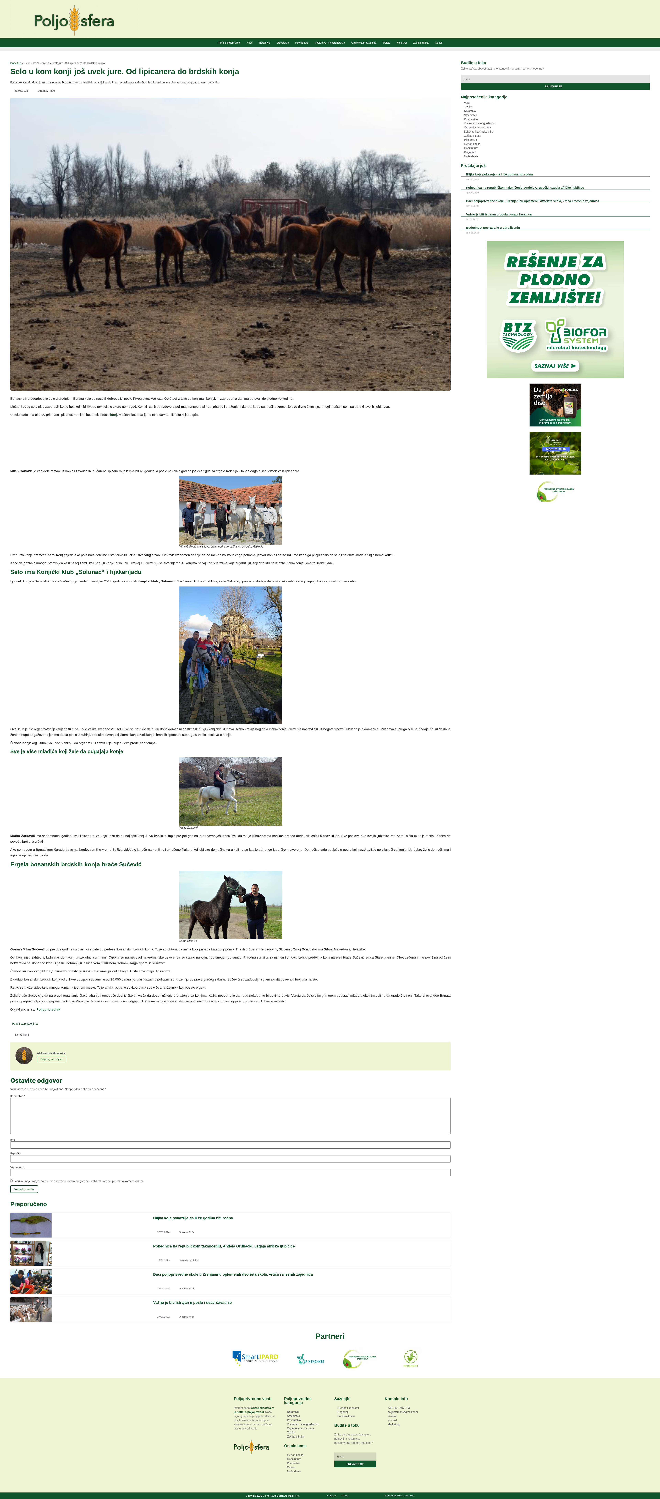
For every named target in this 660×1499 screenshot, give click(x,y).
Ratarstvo (264, 42)
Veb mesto (17, 1167)
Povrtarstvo (301, 42)
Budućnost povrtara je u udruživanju (493, 227)
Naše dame (185, 1260)
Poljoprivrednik (48, 1009)
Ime (12, 1139)
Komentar (17, 1096)
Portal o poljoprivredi (229, 42)
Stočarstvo (283, 42)
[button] (42, 1023)
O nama (42, 90)
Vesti (249, 42)
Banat (18, 1034)
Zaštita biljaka (420, 42)
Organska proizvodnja (363, 42)
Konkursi (402, 42)
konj (113, 415)
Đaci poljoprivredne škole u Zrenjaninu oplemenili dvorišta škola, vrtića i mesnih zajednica (233, 1274)
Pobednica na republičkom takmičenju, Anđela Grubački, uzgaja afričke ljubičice (224, 1246)
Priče (51, 90)
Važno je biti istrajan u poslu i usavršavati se (192, 1302)
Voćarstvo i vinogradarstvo (330, 42)
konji (26, 1034)
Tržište (386, 42)
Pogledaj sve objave (51, 1059)
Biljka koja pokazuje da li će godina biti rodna (193, 1218)
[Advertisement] (230, 444)
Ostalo (438, 42)
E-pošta (15, 1153)
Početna (15, 63)
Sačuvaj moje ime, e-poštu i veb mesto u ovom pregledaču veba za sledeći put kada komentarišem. (78, 1181)
